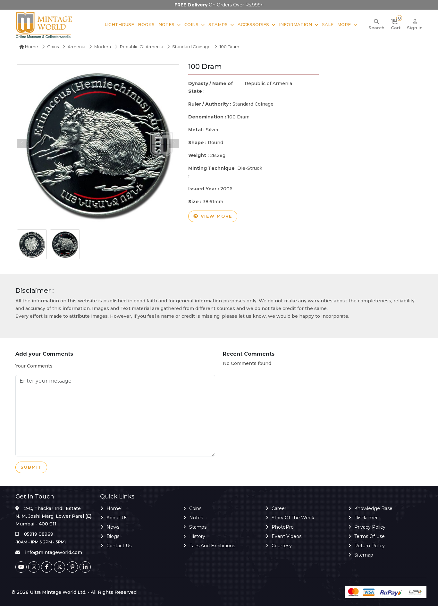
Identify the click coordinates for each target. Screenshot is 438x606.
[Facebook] (46, 567)
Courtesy (282, 546)
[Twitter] (59, 567)
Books (146, 24)
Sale (327, 24)
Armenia (76, 46)
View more (215, 216)
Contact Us (118, 546)
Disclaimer (366, 518)
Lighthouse (119, 24)
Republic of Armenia (141, 46)
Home (31, 46)
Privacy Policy (369, 527)
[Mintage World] (44, 25)
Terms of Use (369, 536)
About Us (116, 518)
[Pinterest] (72, 567)
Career (279, 508)
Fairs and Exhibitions (212, 546)
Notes (166, 24)
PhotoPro (283, 527)
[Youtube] (21, 567)
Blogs (112, 536)
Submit (31, 467)
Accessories (253, 24)
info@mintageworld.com (53, 552)
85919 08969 (38, 534)
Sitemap (363, 555)
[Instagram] (33, 567)
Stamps (218, 24)
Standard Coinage (191, 46)
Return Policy (369, 546)
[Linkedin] (85, 567)
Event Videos (286, 536)
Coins (191, 24)
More (344, 24)
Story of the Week (293, 518)
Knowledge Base (373, 508)
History (197, 536)
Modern (102, 46)
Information (295, 24)
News (112, 527)
